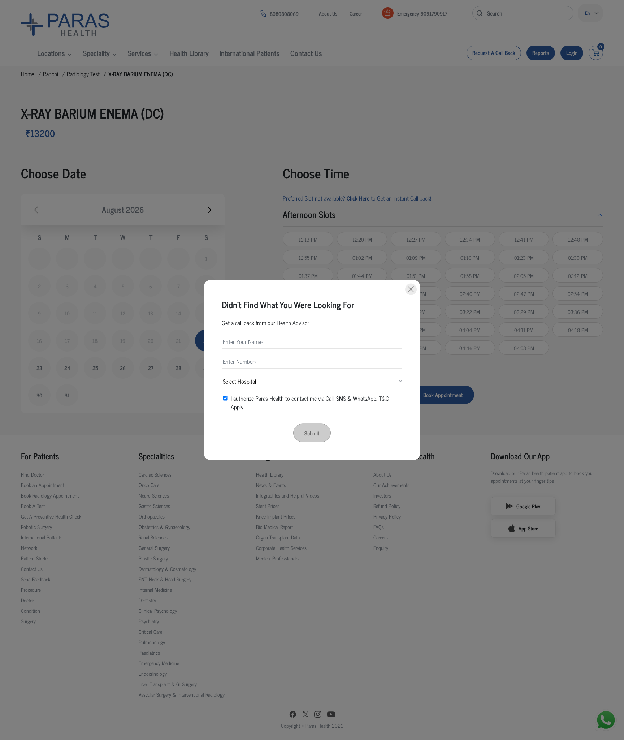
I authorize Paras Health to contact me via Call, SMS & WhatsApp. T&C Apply (310, 402)
